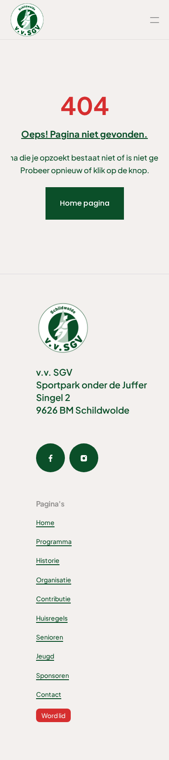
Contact (48, 694)
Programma (54, 541)
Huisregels (52, 618)
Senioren (49, 637)
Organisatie (53, 580)
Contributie (53, 598)
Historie (47, 560)
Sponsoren (52, 675)
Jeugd (45, 656)
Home (45, 522)
